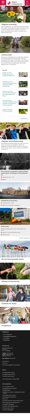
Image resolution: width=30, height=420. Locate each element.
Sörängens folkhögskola (8, 404)
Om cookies (6, 338)
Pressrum (5, 363)
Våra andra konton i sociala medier (11, 379)
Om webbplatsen (8, 334)
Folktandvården (6, 390)
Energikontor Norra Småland (9, 388)
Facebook (8, 372)
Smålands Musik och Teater (12, 400)
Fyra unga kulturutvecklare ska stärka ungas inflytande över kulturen (9, 94)
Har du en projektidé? (7, 111)
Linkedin (8, 376)
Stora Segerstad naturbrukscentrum (11, 402)
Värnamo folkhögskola (8, 409)
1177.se (8, 386)
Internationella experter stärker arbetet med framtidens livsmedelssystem (9, 85)
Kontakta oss (6, 361)
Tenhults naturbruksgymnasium (10, 406)
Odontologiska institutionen (9, 397)
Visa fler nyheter (24, 118)
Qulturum (5, 398)
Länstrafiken (9, 395)
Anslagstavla (7, 340)
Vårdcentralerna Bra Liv (8, 408)
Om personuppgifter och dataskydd (11, 365)
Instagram (8, 374)
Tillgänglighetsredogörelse (10, 336)
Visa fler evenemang (24, 238)
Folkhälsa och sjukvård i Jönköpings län (14, 392)
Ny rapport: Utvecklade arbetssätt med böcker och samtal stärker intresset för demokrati (10, 103)
